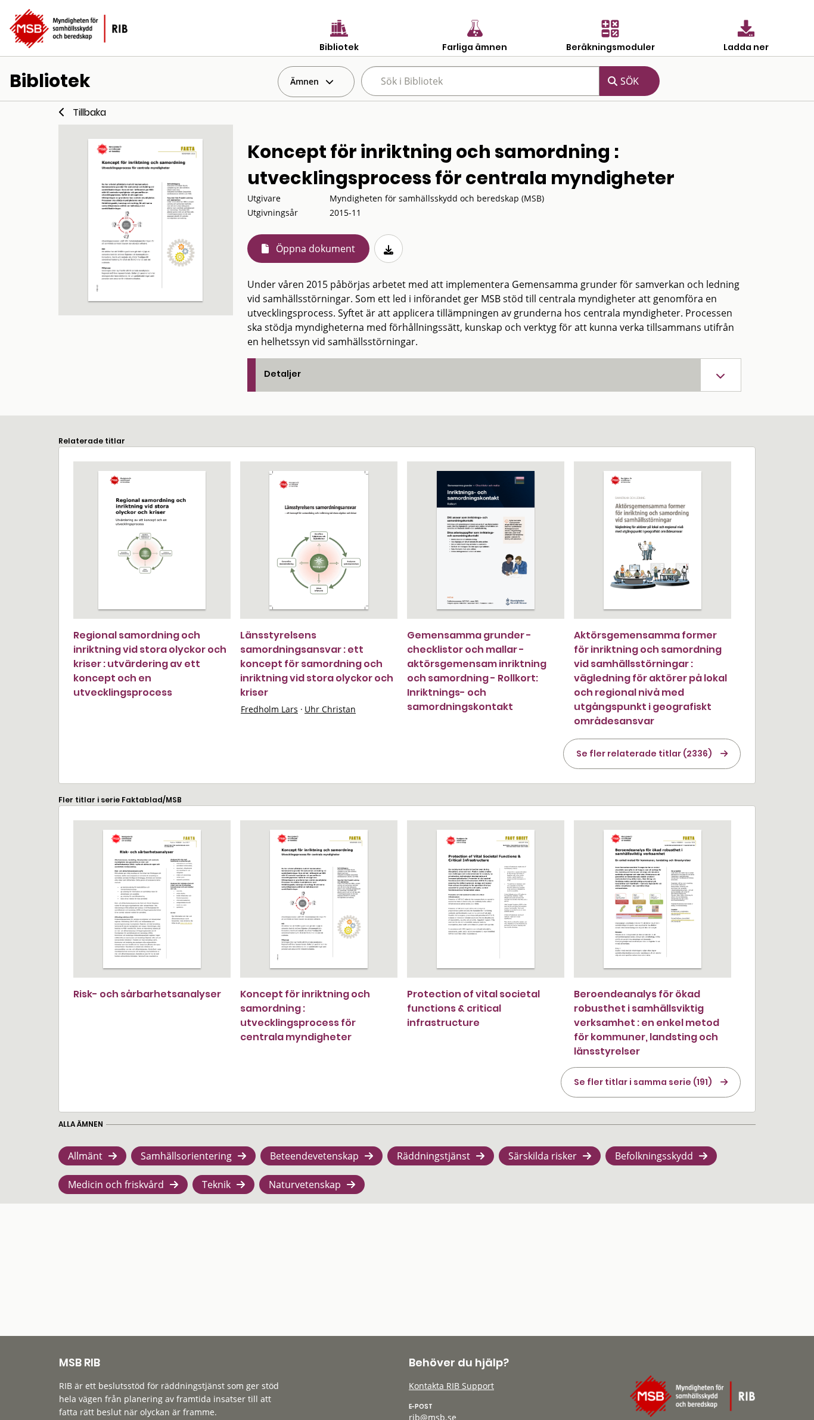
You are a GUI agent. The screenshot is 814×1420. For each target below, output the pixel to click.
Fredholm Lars (269, 709)
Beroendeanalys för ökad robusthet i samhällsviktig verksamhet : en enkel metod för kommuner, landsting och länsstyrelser (646, 1022)
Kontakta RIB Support (451, 1385)
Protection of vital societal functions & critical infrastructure (473, 1008)
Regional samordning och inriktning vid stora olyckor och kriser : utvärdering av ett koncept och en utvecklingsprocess (149, 663)
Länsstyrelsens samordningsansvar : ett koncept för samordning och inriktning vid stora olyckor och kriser (316, 663)
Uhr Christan (330, 709)
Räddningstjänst (433, 1155)
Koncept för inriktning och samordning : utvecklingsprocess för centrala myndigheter (305, 1015)
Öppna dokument (315, 248)
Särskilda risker (542, 1155)
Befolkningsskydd (654, 1155)
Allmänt (85, 1155)
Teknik (216, 1184)
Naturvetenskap (305, 1184)
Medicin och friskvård (116, 1184)
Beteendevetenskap (314, 1155)
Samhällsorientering (186, 1155)
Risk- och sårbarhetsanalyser (147, 994)
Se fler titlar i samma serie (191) (643, 1082)
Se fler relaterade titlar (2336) (644, 753)
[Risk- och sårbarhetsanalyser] (152, 899)
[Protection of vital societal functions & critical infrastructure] (486, 899)
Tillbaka (89, 112)
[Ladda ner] (388, 248)
